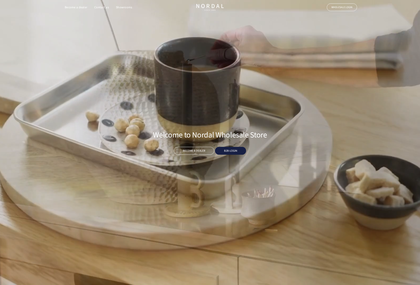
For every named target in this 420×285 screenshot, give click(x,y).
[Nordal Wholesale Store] (210, 7)
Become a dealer (76, 7)
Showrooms (124, 7)
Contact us (101, 7)
